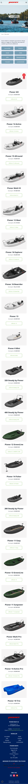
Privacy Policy (11, 782)
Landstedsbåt (20, 62)
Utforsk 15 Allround (14, 163)
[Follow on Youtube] (17, 775)
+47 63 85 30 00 (16, 729)
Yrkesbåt (7, 62)
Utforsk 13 (14, 323)
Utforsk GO (14, 99)
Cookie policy (17, 782)
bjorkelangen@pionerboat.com (15, 730)
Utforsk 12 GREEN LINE (14, 451)
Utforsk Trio (14, 708)
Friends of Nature (14, 754)
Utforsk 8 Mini (14, 355)
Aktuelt (14, 752)
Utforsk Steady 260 (14, 515)
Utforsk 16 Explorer (14, 259)
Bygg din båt (14, 750)
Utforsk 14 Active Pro (14, 676)
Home (2, 34)
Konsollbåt (7, 48)
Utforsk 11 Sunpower (14, 612)
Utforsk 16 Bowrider (14, 291)
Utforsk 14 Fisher (14, 483)
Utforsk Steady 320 (14, 387)
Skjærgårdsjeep (20, 57)
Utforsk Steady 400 (14, 419)
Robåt (7, 53)
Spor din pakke (14, 757)
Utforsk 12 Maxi (14, 227)
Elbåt (20, 53)
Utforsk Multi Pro (14, 644)
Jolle (7, 57)
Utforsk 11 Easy (14, 547)
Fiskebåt (20, 48)
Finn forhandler (14, 748)
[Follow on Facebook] (11, 775)
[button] (2, 781)
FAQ (14, 755)
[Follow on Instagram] (14, 775)
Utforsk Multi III (14, 195)
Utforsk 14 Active (14, 131)
